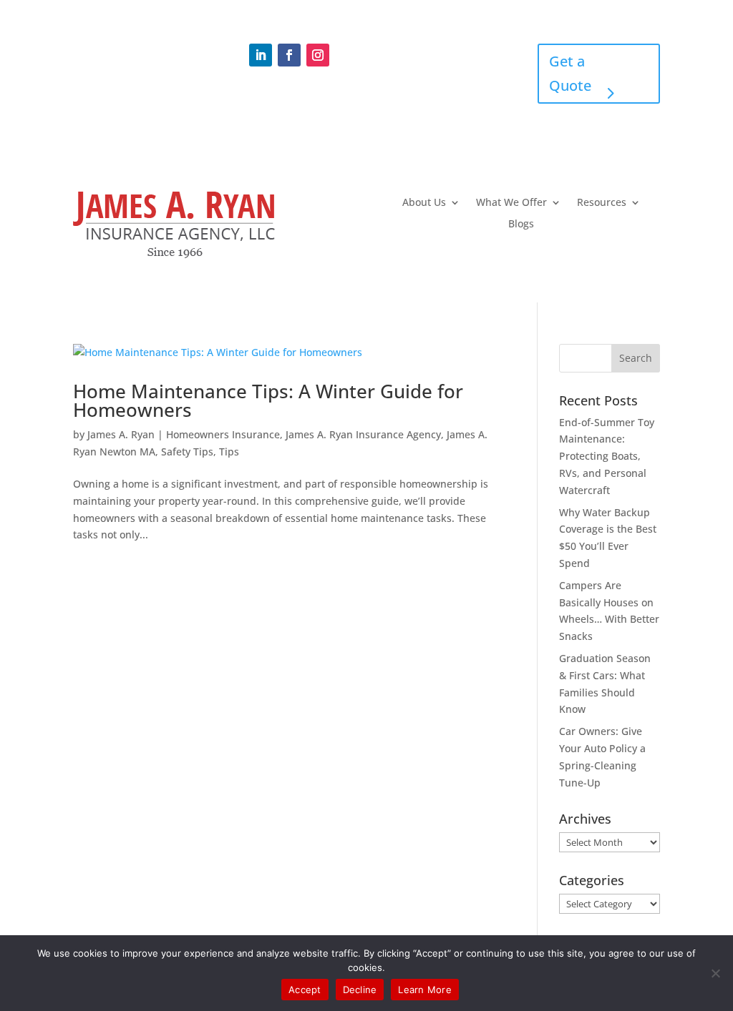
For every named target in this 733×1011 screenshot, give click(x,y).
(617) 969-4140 (124, 50)
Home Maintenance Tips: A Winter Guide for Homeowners (268, 400)
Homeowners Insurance (223, 434)
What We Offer (511, 203)
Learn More (425, 989)
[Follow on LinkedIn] (260, 55)
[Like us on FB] (289, 55)
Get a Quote (570, 73)
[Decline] (715, 973)
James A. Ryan (121, 434)
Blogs (521, 224)
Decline (360, 989)
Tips (229, 451)
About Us (424, 203)
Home (400, 48)
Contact (462, 48)
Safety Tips (187, 451)
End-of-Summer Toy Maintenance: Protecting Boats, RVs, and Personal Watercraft (606, 456)
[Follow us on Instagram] (317, 55)
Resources (601, 203)
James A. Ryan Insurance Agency (363, 434)
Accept (304, 989)
